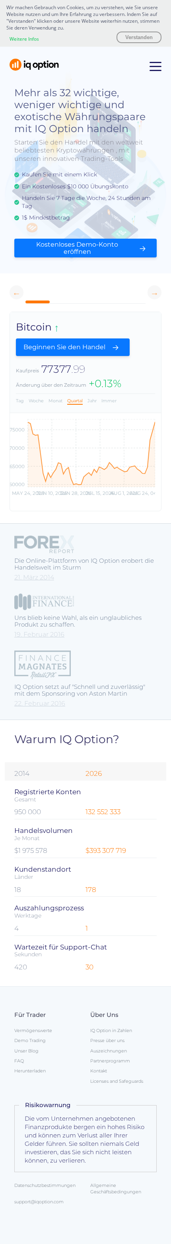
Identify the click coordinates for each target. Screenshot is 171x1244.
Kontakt (98, 1071)
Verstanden (139, 37)
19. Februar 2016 (39, 634)
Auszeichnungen (108, 1051)
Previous (16, 292)
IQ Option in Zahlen (111, 1030)
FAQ (19, 1061)
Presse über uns (107, 1040)
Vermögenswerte (33, 1030)
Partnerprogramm (110, 1061)
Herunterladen (30, 1071)
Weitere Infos (24, 39)
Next (154, 292)
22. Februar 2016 (39, 703)
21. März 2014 (34, 577)
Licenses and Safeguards (116, 1081)
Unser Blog (26, 1051)
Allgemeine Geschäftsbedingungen (115, 1188)
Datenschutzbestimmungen (45, 1185)
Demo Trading (30, 1040)
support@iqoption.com (39, 1201)
